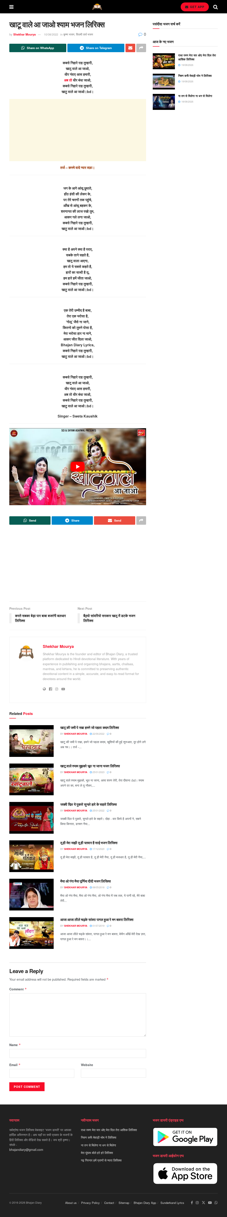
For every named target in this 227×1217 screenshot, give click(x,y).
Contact (109, 1203)
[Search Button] (215, 6)
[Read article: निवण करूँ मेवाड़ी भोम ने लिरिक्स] (164, 82)
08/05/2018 (98, 887)
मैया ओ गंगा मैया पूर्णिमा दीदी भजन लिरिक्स (85, 881)
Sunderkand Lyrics (172, 1203)
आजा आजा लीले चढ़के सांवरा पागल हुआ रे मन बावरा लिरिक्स (96, 919)
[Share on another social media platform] (141, 48)
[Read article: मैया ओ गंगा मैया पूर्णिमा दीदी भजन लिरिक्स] (31, 894)
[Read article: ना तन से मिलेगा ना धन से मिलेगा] (164, 102)
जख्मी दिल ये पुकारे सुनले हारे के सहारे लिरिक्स (88, 804)
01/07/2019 (98, 925)
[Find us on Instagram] (197, 1202)
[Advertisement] (77, 130)
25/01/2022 (98, 810)
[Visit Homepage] (97, 7)
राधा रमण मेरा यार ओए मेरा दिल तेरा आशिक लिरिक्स (197, 57)
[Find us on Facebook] (192, 1202)
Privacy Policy (90, 1203)
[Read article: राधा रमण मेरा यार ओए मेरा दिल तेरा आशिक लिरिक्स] (164, 61)
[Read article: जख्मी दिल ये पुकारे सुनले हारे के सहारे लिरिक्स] (31, 818)
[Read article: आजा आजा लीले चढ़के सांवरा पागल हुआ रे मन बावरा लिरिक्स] (31, 933)
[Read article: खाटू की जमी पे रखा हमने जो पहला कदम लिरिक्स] (31, 741)
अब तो (68, 80)
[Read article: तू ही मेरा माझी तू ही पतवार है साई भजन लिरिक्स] (31, 856)
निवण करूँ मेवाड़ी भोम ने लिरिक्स (195, 75)
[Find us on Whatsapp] (216, 1202)
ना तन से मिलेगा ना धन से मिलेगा (195, 96)
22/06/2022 (98, 733)
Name (15, 1045)
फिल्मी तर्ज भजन (84, 34)
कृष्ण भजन (68, 34)
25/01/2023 (98, 772)
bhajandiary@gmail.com (26, 1149)
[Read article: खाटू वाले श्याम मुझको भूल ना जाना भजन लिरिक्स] (31, 779)
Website (87, 1065)
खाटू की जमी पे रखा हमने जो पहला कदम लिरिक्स (89, 727)
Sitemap (124, 1203)
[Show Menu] (11, 6)
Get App (196, 7)
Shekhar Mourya (24, 34)
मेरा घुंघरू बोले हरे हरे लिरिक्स (97, 1152)
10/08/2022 (51, 34)
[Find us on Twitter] (203, 1202)
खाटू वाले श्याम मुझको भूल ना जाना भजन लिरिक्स (90, 765)
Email (15, 1065)
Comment (18, 989)
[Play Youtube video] (77, 466)
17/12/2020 (98, 849)
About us (71, 1203)
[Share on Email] (130, 48)
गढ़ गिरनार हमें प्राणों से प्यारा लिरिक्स (101, 1160)
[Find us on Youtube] (210, 1202)
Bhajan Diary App (145, 1203)
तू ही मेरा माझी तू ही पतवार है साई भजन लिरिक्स (88, 842)
